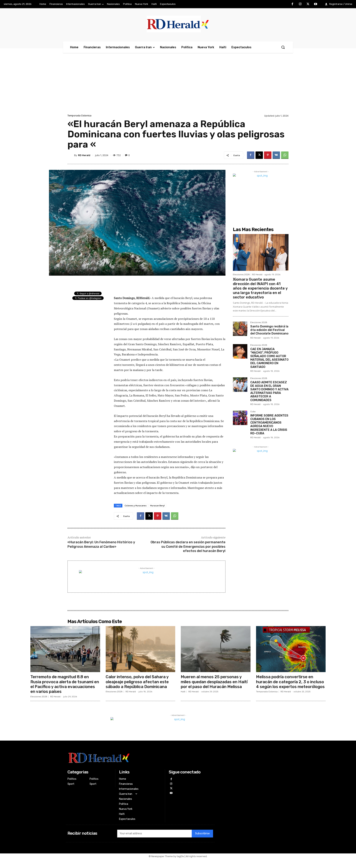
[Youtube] (315, 4)
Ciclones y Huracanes (135, 505)
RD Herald (84, 155)
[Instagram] (300, 4)
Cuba (253, 412)
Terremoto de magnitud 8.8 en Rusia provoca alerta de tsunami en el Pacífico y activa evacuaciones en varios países (64, 684)
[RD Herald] (70, 155)
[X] (308, 4)
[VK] (276, 155)
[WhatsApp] (285, 155)
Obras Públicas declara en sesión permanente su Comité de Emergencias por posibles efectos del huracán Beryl (188, 546)
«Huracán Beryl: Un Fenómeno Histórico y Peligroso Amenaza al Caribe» (101, 544)
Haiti (183, 692)
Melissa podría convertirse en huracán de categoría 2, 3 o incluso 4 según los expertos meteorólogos (290, 681)
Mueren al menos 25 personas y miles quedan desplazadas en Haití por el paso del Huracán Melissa (214, 681)
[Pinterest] (267, 155)
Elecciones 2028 (241, 275)
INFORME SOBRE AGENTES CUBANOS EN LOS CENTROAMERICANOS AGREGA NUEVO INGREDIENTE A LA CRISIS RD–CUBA (269, 424)
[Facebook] (292, 4)
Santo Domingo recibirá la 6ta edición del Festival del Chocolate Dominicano (269, 330)
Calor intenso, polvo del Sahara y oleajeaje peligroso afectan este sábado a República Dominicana (137, 681)
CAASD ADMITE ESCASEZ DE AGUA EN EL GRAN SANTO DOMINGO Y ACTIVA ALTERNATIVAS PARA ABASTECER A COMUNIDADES (269, 391)
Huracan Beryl (157, 505)
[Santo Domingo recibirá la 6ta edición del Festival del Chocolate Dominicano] (240, 328)
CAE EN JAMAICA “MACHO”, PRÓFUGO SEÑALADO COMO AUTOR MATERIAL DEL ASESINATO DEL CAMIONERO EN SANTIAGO (269, 358)
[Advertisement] (178, 85)
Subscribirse (202, 833)
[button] (283, 47)
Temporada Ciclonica (79, 115)
